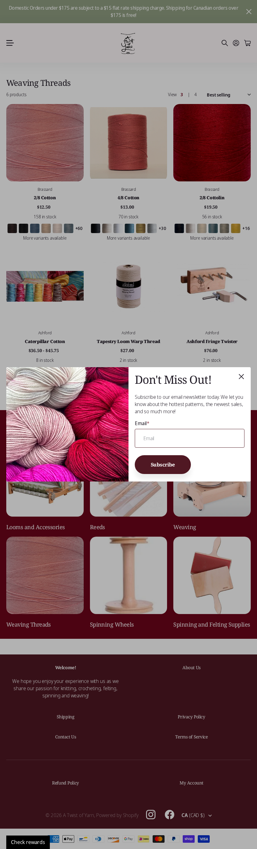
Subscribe (163, 464)
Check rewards (28, 842)
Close (241, 376)
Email (142, 423)
